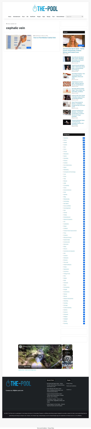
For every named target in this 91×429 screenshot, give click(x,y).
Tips (65, 178)
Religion (65, 316)
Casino (65, 144)
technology (66, 201)
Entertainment (16, 16)
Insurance (66, 271)
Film (65, 275)
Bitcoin (65, 296)
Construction (67, 242)
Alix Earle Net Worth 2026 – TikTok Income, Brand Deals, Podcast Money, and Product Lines (73, 50)
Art (64, 221)
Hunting (65, 303)
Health (65, 142)
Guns (65, 285)
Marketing (66, 169)
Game (65, 156)
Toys (65, 233)
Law (65, 174)
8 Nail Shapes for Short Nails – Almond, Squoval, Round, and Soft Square (78, 83)
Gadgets (66, 318)
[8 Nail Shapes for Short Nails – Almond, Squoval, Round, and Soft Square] (67, 84)
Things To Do (67, 273)
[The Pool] (45, 8)
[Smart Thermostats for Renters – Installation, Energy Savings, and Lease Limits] (67, 104)
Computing (66, 185)
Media (65, 278)
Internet (65, 255)
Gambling (66, 158)
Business (66, 138)
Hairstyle (66, 282)
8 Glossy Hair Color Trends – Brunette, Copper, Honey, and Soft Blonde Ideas (78, 97)
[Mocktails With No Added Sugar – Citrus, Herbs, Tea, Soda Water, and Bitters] (67, 90)
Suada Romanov (38, 35)
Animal (65, 212)
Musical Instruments (68, 298)
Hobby (65, 214)
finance (65, 160)
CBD (65, 183)
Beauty (48, 16)
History (65, 321)
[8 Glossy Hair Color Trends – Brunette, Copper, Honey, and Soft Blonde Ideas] (67, 97)
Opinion (65, 309)
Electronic (66, 244)
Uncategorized (67, 208)
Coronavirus (66, 291)
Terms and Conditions (71, 385)
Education (66, 153)
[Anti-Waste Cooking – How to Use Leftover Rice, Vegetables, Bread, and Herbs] (67, 75)
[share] (59, 346)
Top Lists (66, 262)
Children (66, 228)
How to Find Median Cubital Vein (44, 38)
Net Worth (32, 16)
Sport (65, 167)
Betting (65, 194)
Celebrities (66, 223)
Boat (65, 280)
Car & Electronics (68, 165)
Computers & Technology (69, 171)
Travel (65, 151)
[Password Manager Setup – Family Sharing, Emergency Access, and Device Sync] (67, 122)
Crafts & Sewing (67, 307)
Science (66, 312)
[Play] (67, 358)
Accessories (66, 287)
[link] (20, 346)
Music (65, 226)
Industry (66, 235)
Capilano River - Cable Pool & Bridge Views (35, 346)
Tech (53, 16)
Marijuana (66, 257)
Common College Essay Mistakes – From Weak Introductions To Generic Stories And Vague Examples (78, 113)
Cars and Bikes (67, 205)
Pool (65, 192)
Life (27, 16)
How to (65, 248)
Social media (67, 239)
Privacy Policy (69, 383)
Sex (65, 210)
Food (23, 16)
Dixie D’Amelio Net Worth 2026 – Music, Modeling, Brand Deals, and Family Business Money (55, 390)
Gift (64, 253)
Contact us (68, 389)
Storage (65, 305)
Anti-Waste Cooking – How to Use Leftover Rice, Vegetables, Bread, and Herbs (55, 400)
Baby (65, 246)
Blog (65, 196)
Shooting (66, 300)
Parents (65, 260)
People (39, 16)
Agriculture (66, 269)
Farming (66, 323)
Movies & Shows (67, 237)
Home (9, 16)
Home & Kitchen (60, 16)
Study (65, 266)
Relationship (66, 199)
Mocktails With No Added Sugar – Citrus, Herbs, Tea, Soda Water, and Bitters (78, 90)
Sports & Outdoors (68, 219)
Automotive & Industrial (69, 251)
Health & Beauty (67, 264)
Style (44, 16)
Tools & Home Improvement (70, 230)
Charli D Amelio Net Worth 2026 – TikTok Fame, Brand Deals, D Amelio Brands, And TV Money (55, 395)
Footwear (66, 314)
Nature (65, 294)
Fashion (65, 162)
